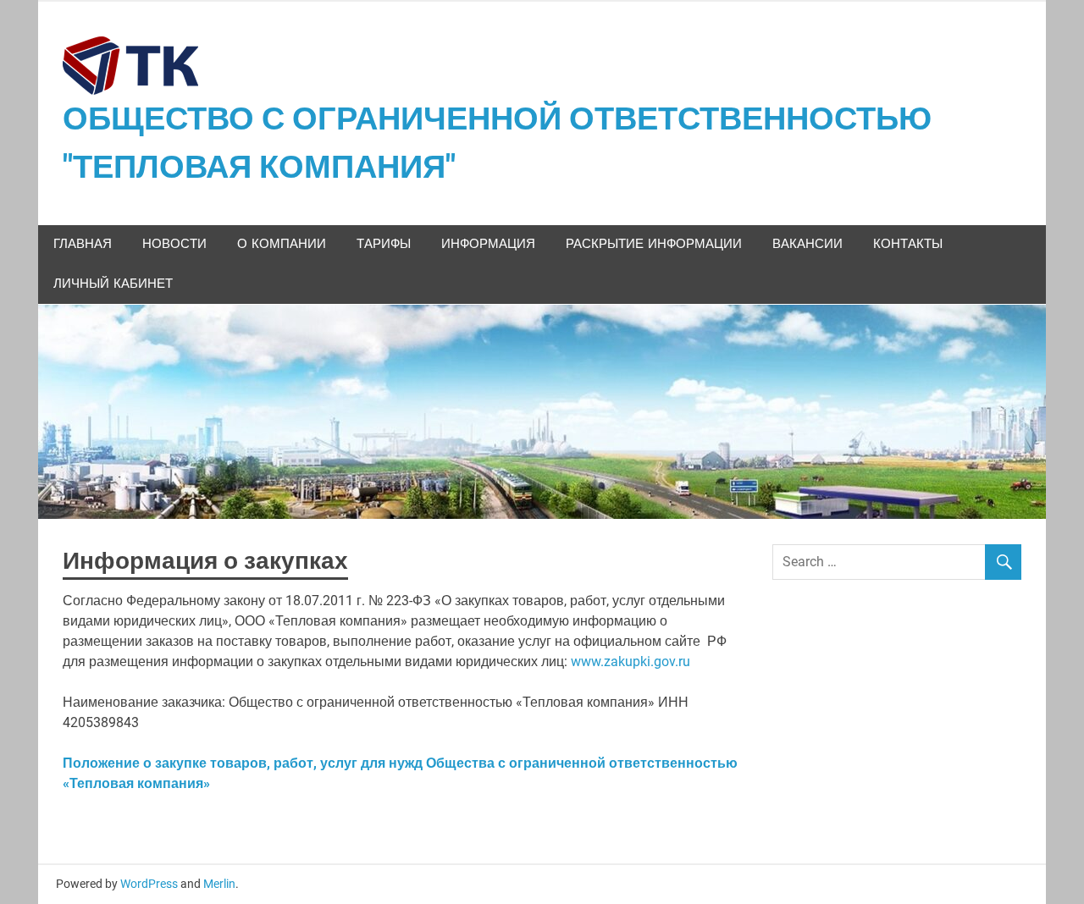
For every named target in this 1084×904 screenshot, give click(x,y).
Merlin (219, 883)
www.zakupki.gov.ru (630, 661)
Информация (488, 244)
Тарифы (384, 244)
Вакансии (807, 244)
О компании (281, 244)
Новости (174, 244)
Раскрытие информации (654, 244)
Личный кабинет (113, 284)
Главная (82, 244)
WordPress (149, 883)
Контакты (908, 244)
